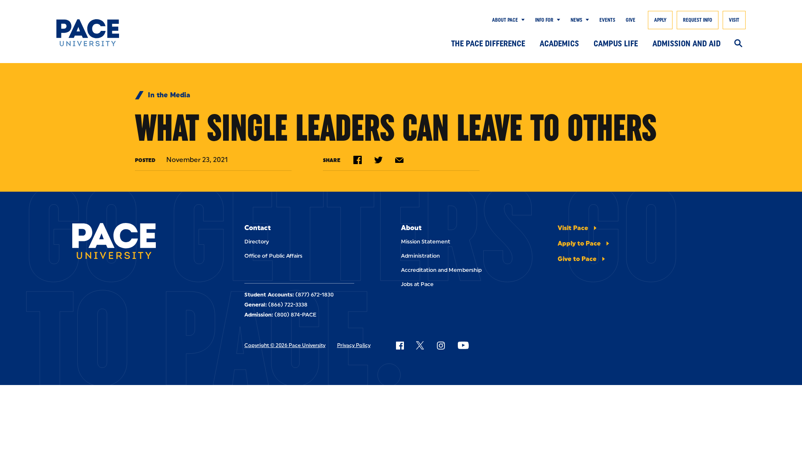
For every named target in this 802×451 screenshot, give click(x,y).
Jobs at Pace (417, 284)
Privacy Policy (354, 345)
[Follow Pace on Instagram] (440, 345)
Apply (660, 20)
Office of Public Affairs (273, 256)
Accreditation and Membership (441, 270)
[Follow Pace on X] (420, 345)
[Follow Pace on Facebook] (399, 345)
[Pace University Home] (103, 32)
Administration (420, 256)
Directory (256, 241)
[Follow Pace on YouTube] (463, 345)
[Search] (738, 43)
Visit (734, 20)
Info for (544, 20)
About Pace (505, 20)
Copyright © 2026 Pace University (284, 345)
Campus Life (616, 43)
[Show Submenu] (521, 20)
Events (607, 20)
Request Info (697, 20)
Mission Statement (425, 241)
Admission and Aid (686, 43)
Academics (559, 43)
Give (630, 20)
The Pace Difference (488, 43)
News (576, 20)
